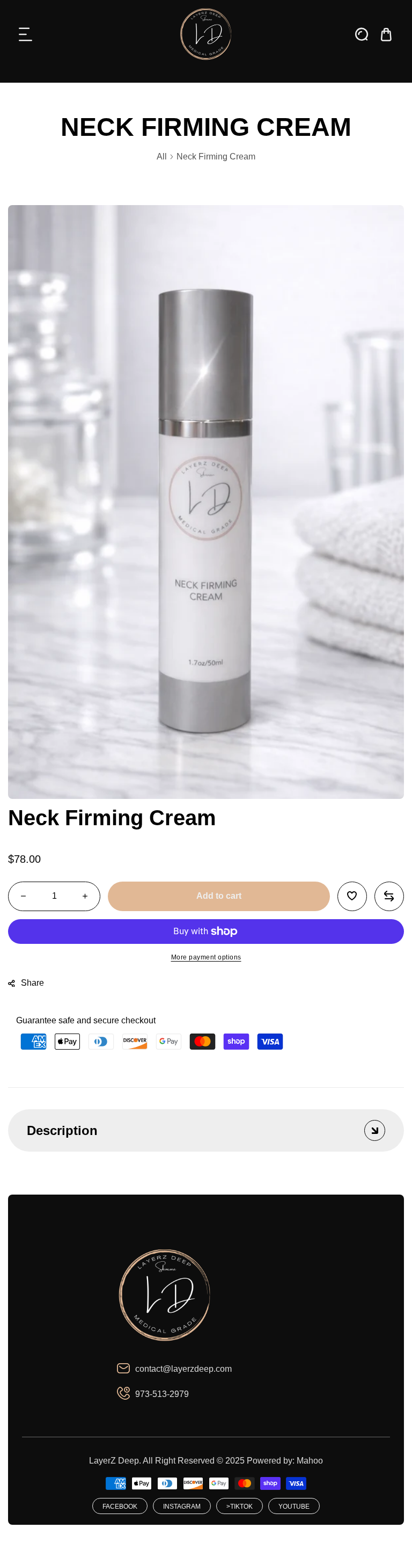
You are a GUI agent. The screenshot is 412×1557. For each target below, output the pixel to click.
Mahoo (310, 1460)
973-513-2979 (162, 1394)
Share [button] (32, 982)
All (162, 156)
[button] (26, 34)
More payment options (206, 957)
